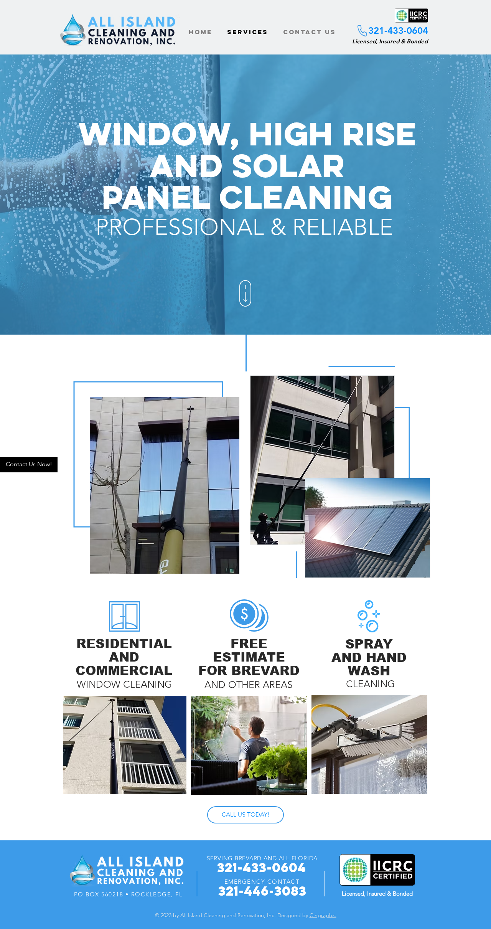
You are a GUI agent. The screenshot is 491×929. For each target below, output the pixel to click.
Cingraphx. (323, 915)
